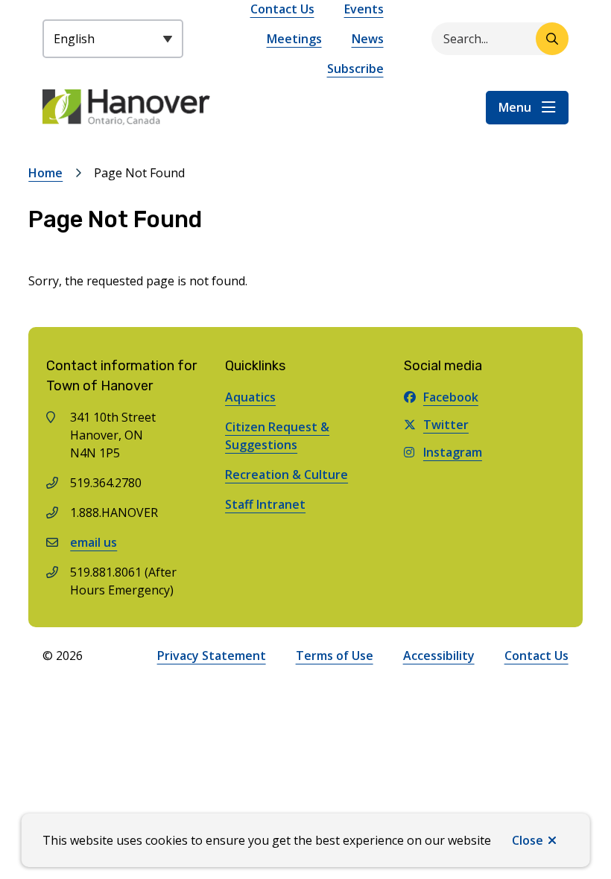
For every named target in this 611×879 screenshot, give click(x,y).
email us (93, 542)
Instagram (452, 452)
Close (527, 840)
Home (45, 173)
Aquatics (250, 397)
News (368, 39)
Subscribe (355, 68)
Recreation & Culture (286, 474)
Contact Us (282, 9)
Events (364, 9)
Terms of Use (334, 655)
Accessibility (439, 655)
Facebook (450, 397)
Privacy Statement (211, 655)
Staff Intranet (265, 504)
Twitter (446, 424)
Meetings (294, 39)
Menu (514, 107)
